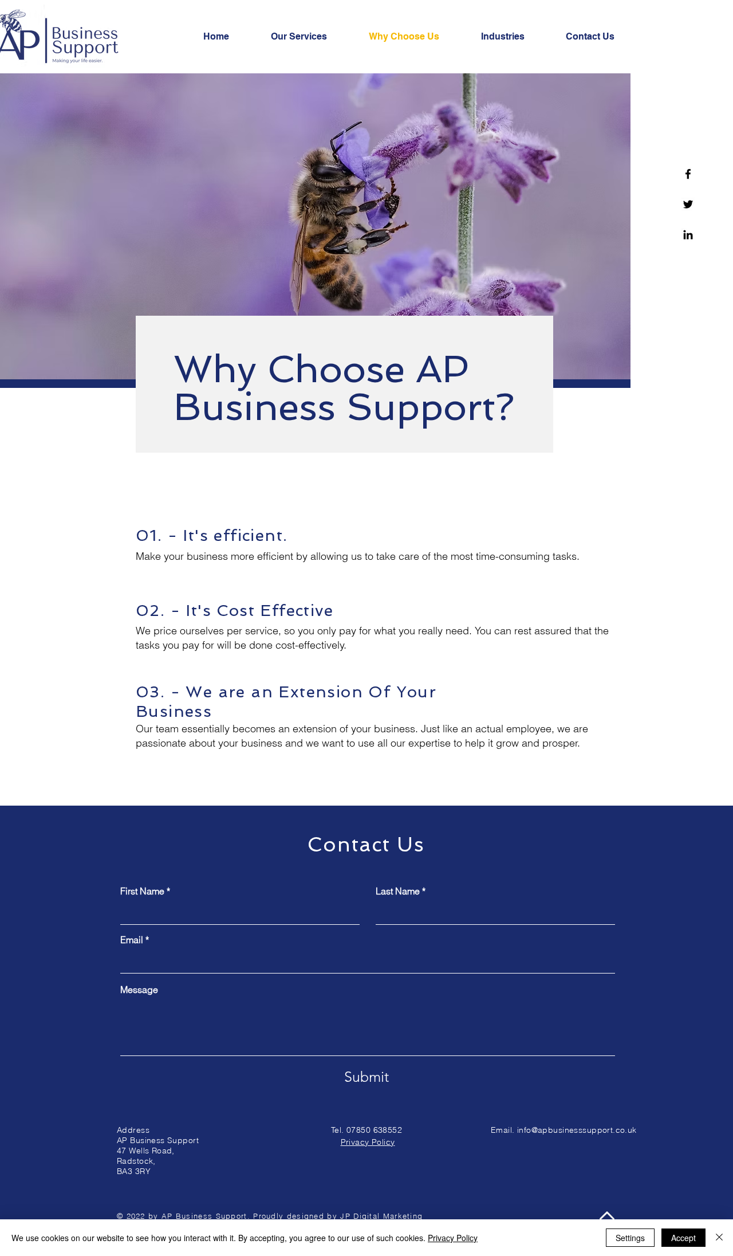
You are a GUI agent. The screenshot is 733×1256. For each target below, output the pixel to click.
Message (139, 989)
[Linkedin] (688, 234)
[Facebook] (688, 173)
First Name (142, 891)
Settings (630, 1237)
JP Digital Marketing (381, 1215)
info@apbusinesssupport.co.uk (577, 1130)
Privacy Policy (453, 1237)
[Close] (719, 1237)
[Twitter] (688, 204)
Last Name (398, 891)
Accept (683, 1237)
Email (131, 939)
